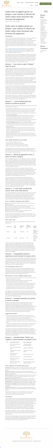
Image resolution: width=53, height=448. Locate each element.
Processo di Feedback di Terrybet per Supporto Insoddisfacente (43, 28)
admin (7, 21)
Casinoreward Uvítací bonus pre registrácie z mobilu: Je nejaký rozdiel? (43, 22)
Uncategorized (17, 21)
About (22, 2)
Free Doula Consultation (45, 3)
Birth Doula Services (30, 2)
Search (46, 11)
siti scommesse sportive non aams (18, 49)
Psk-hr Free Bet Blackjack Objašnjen (43, 39)
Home (18, 2)
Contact (36, 5)
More (31, 5)
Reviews (36, 2)
